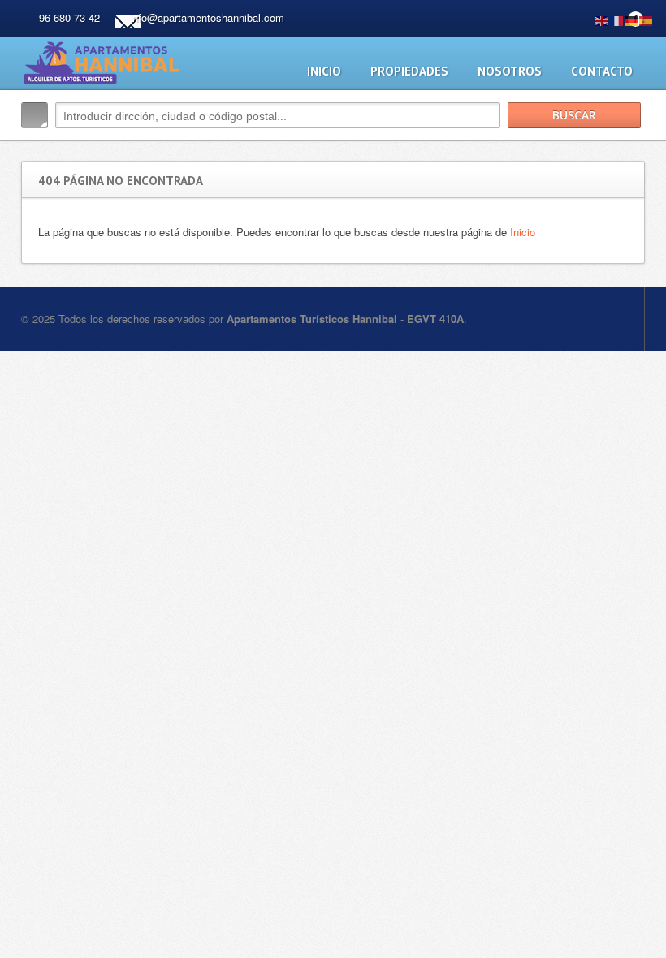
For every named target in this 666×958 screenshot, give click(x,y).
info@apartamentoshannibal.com (207, 17)
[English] (602, 19)
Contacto (602, 71)
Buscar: (34, 115)
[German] (632, 19)
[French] (617, 19)
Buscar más (626, 149)
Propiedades (409, 71)
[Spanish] (646, 19)
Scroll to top (611, 319)
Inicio (324, 71)
